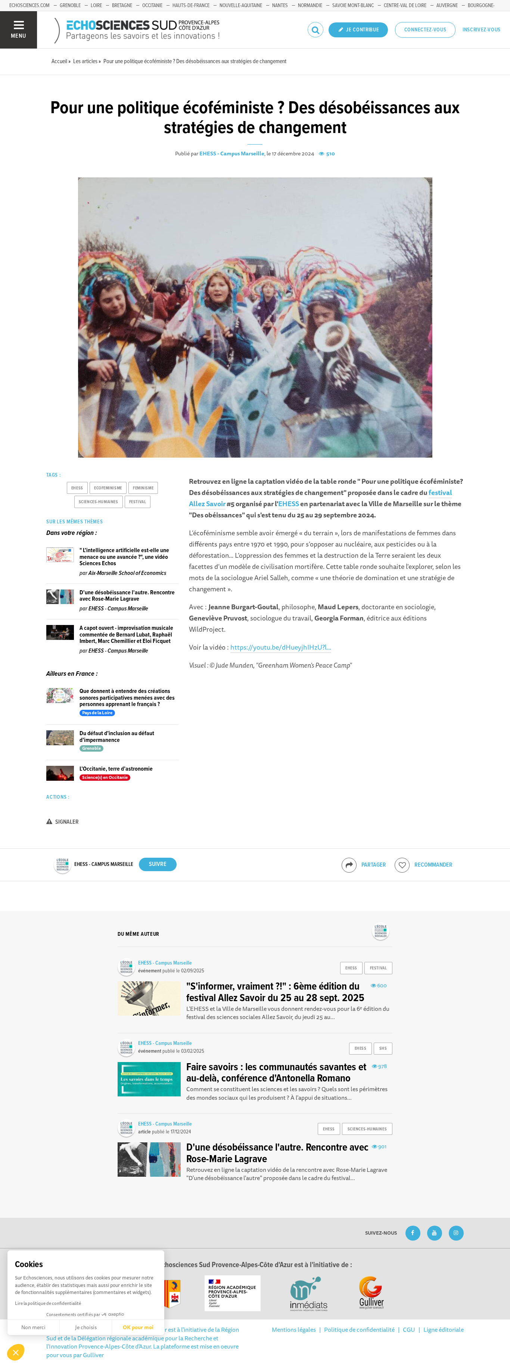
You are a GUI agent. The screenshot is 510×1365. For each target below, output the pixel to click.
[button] (16, 1352)
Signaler (66, 822)
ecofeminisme (108, 488)
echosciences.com (29, 5)
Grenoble (70, 5)
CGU (409, 1329)
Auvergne (447, 5)
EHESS (288, 503)
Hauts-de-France (190, 5)
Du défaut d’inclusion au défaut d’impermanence (117, 737)
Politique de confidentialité (359, 1329)
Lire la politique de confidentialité (48, 1303)
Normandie (310, 5)
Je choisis (86, 1327)
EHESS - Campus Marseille (231, 153)
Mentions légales (294, 1329)
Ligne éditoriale (443, 1329)
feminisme (143, 488)
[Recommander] (402, 865)
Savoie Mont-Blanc (353, 5)
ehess (77, 488)
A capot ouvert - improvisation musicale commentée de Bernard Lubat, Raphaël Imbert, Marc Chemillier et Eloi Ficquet (126, 634)
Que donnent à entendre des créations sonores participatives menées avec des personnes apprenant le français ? (127, 697)
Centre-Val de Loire (405, 5)
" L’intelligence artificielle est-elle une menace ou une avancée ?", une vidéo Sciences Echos (124, 557)
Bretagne (122, 5)
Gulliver (93, 1355)
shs (383, 1048)
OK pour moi (138, 1327)
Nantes (280, 5)
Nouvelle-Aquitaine (241, 5)
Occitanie (152, 5)
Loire (96, 5)
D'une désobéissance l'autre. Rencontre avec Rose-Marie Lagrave (127, 596)
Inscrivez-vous (482, 30)
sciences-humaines (98, 502)
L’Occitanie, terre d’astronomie (116, 769)
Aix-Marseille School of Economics (127, 573)
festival (137, 502)
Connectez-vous (425, 30)
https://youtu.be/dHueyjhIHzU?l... (280, 647)
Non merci (33, 1327)
